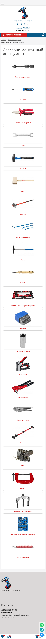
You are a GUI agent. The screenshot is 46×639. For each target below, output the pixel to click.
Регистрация (26, 30)
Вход (19, 30)
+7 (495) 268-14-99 (23, 28)
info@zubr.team (24, 24)
